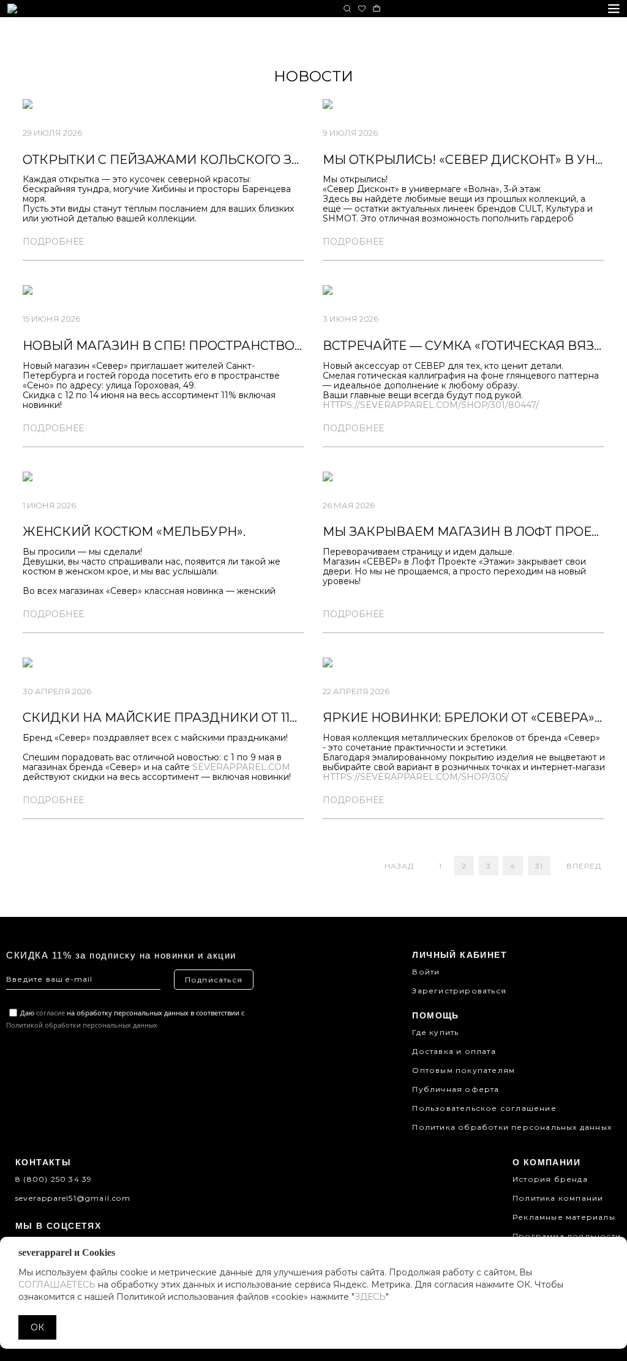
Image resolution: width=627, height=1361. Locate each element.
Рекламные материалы (563, 1217)
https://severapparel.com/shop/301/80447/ (431, 404)
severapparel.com (241, 767)
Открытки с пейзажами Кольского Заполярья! (196, 159)
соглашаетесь (57, 1284)
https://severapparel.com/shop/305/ (416, 776)
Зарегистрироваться (459, 990)
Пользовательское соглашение (484, 1108)
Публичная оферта (455, 1089)
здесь (370, 1296)
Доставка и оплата (453, 1051)
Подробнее (53, 241)
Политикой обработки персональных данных (81, 1024)
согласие (50, 1012)
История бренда (550, 1179)
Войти (426, 971)
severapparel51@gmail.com (72, 1198)
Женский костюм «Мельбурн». (134, 531)
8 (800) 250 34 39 (53, 1179)
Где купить (435, 1032)
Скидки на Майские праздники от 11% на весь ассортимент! (243, 717)
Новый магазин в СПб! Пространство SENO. (179, 345)
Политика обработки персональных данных (512, 1127)
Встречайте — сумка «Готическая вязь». (467, 345)
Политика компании (557, 1198)
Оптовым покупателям (463, 1070)
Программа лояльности (566, 1235)
